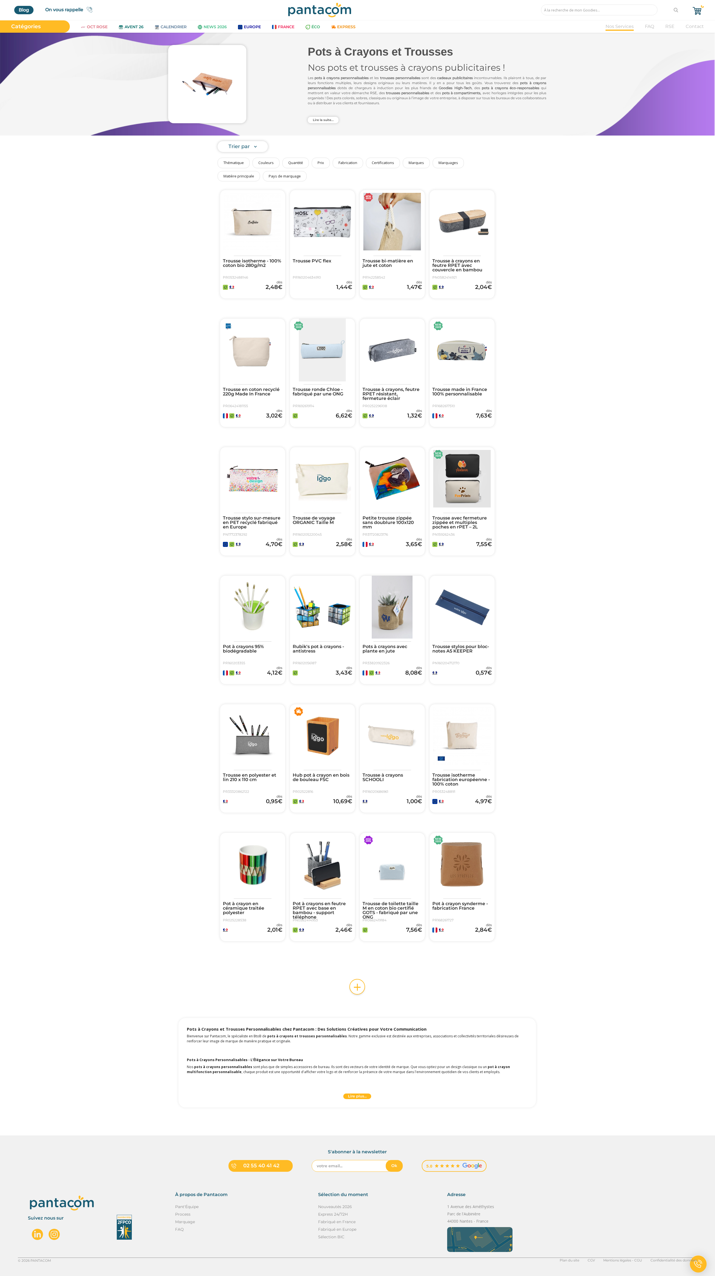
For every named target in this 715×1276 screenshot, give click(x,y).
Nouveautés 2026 (335, 1206)
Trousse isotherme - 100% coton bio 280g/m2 (252, 263)
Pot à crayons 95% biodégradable (243, 648)
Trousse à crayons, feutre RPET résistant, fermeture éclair (391, 394)
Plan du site (569, 1260)
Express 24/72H (333, 1214)
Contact (695, 26)
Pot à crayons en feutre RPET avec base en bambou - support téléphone (319, 910)
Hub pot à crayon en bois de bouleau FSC (321, 777)
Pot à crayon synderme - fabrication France (460, 906)
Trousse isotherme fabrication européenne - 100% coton (461, 779)
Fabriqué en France (337, 1221)
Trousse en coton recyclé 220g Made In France (251, 391)
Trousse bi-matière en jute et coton (388, 263)
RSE (670, 26)
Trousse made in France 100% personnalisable (459, 391)
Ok (394, 1165)
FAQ (649, 26)
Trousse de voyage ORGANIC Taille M (314, 520)
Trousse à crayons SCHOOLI (383, 777)
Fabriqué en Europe (337, 1229)
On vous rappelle (64, 9)
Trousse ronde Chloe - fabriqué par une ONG (318, 391)
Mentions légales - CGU (622, 1260)
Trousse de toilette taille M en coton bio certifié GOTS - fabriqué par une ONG (390, 910)
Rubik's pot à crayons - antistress (318, 648)
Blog (24, 10)
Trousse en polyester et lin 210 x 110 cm (249, 777)
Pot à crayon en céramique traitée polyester (243, 908)
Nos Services (620, 26)
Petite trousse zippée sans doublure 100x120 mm (388, 522)
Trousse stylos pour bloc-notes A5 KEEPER (460, 648)
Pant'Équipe (187, 1206)
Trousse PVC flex (312, 261)
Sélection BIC (331, 1236)
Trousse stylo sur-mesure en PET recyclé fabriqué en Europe (251, 522)
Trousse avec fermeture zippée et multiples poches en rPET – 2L (459, 522)
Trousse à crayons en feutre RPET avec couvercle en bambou (457, 265)
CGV (591, 1260)
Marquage (185, 1221)
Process (182, 1214)
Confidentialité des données (673, 1260)
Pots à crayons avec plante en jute (385, 648)
